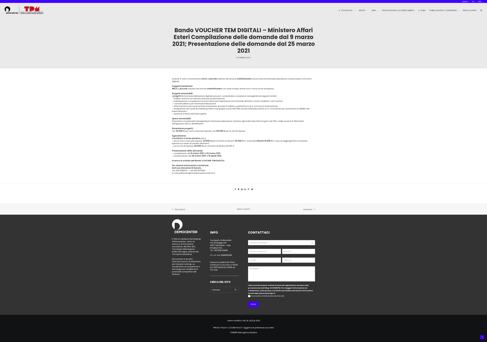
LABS (373, 10)
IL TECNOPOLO (346, 10)
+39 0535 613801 (221, 250)
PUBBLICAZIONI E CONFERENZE (443, 10)
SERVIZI (362, 10)
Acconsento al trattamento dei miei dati (267, 296)
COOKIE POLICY (235, 327)
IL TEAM (421, 10)
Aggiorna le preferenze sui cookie (259, 327)
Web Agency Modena (247, 332)
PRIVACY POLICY (220, 327)
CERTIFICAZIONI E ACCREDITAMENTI (398, 10)
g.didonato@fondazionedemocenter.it (196, 173)
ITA (473, 2)
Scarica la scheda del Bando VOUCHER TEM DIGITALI (198, 160)
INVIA (253, 304)
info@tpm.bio (216, 248)
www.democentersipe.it (265, 293)
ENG (479, 2)
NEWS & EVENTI (470, 10)
